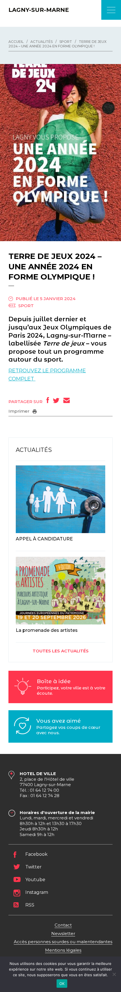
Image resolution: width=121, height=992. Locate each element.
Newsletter (63, 933)
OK (62, 983)
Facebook (36, 854)
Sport (26, 305)
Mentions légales (63, 950)
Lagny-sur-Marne (38, 9)
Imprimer (19, 411)
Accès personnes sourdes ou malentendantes (63, 941)
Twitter (33, 867)
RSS (29, 905)
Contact (63, 925)
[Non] (114, 974)
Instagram (36, 892)
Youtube (35, 879)
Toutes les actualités (61, 651)
